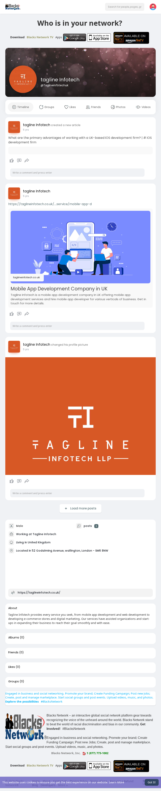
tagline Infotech (60, 79)
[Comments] (19, 160)
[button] (124, 7)
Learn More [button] (116, 782)
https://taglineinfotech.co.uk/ (39, 593)
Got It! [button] (152, 782)
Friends (13, 652)
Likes (11, 666)
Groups (13, 681)
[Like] (19, 160)
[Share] (27, 160)
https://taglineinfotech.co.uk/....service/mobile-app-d (50, 204)
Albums (13, 637)
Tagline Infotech (44, 534)
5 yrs (26, 130)
